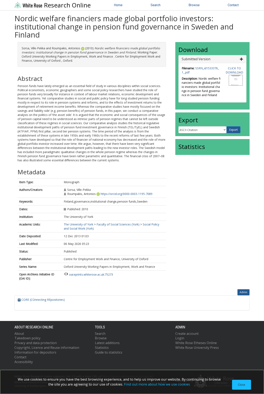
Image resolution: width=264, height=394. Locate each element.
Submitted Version (196, 59)
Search (155, 5)
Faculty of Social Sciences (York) (118, 224)
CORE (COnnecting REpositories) (43, 300)
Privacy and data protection (35, 343)
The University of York (78, 224)
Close (241, 385)
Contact (233, 5)
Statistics (102, 347)
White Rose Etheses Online (196, 343)
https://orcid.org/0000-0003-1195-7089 (126, 194)
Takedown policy (27, 338)
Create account (187, 333)
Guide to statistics (108, 352)
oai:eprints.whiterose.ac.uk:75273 (91, 274)
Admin (243, 292)
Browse (194, 5)
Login (179, 338)
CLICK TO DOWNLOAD (234, 70)
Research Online (56, 5)
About (19, 333)
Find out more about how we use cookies (157, 384)
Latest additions (107, 343)
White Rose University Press (197, 347)
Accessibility (23, 362)
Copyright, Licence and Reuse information (46, 347)
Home (118, 5)
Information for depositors (35, 352)
